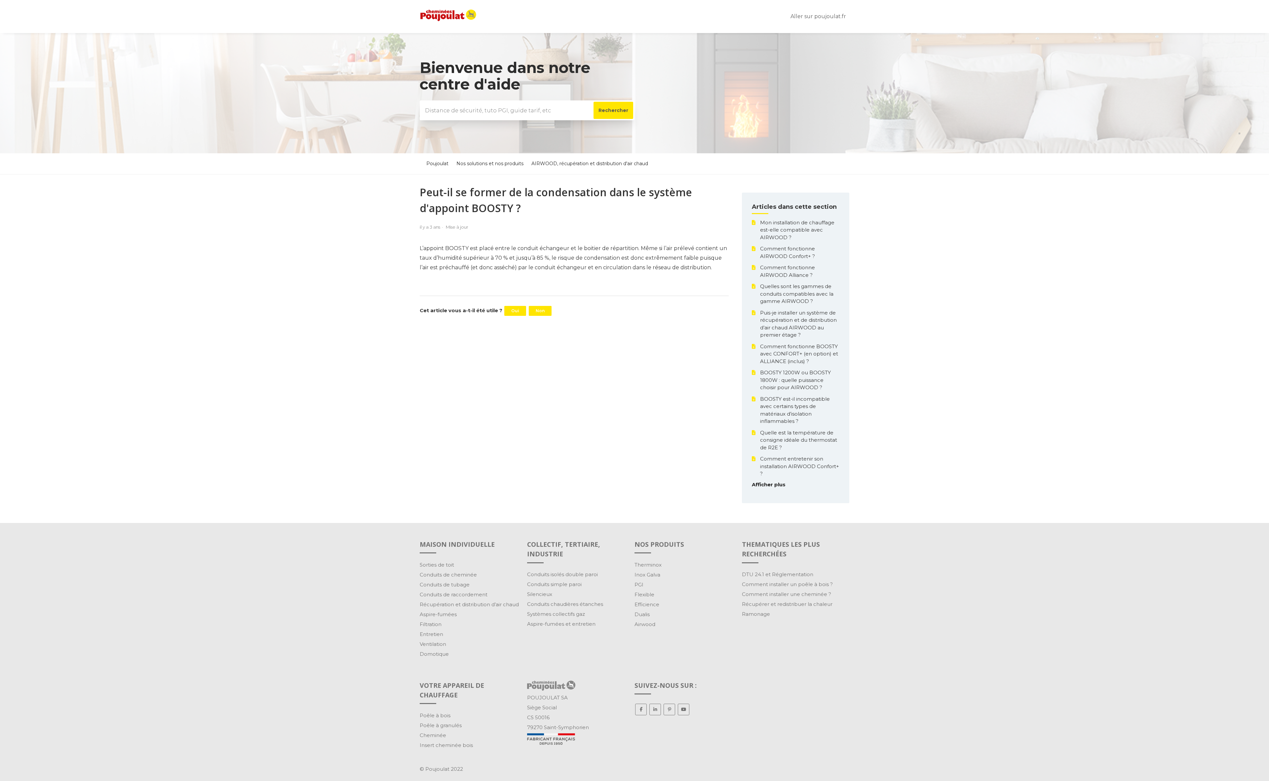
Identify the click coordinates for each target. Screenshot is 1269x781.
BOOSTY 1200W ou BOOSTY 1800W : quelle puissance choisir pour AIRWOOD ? (795, 379)
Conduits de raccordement (453, 594)
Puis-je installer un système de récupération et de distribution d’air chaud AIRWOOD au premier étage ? (798, 324)
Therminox (648, 565)
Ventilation (433, 644)
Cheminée (433, 735)
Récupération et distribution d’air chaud (469, 604)
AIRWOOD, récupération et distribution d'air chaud (589, 164)
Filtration (431, 624)
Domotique (434, 654)
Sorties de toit (437, 565)
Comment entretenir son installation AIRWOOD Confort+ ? (799, 466)
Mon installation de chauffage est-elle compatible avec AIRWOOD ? (797, 230)
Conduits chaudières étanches (565, 604)
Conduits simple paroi (554, 584)
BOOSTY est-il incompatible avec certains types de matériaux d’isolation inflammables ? (795, 410)
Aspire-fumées (438, 614)
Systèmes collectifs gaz (556, 614)
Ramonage (756, 614)
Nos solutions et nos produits (490, 164)
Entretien (431, 634)
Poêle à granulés (441, 725)
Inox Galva (647, 575)
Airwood (644, 624)
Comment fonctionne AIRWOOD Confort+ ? (787, 252)
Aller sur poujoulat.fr (818, 16)
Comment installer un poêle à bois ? (787, 584)
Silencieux (539, 594)
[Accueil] (448, 19)
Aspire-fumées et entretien (561, 624)
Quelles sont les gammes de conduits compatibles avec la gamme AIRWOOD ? (796, 293)
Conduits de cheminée (448, 575)
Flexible (644, 594)
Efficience (646, 604)
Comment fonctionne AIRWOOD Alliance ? (787, 271)
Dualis (642, 614)
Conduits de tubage (445, 584)
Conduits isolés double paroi (562, 574)
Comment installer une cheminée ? (786, 594)
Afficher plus (769, 484)
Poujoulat (437, 164)
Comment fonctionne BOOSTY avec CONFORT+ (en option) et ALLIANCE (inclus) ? (799, 353)
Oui (515, 310)
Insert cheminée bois (446, 745)
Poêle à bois (435, 715)
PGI (638, 584)
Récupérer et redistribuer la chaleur (787, 604)
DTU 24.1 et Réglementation (777, 574)
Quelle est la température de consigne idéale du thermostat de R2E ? (798, 440)
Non (540, 310)
